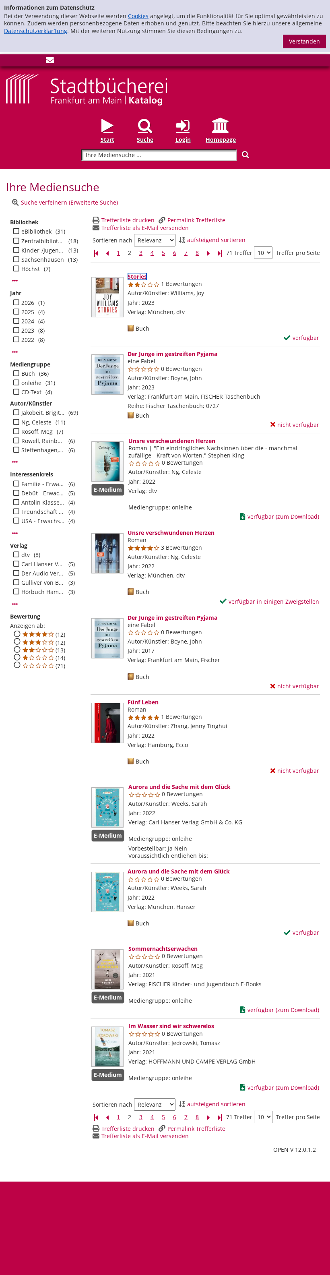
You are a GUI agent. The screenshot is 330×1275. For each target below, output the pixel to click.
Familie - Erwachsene (42, 484)
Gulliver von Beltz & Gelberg (42, 582)
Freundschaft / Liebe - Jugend (42, 511)
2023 (27, 330)
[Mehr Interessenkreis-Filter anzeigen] (15, 533)
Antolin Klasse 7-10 (42, 502)
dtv (25, 555)
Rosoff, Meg (37, 431)
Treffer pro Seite (298, 253)
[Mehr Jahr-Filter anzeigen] (15, 352)
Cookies (138, 16)
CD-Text (31, 392)
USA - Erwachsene (42, 521)
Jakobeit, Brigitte (42, 412)
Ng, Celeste (36, 422)
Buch (28, 373)
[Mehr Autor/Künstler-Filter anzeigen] (15, 462)
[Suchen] (245, 155)
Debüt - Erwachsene (42, 493)
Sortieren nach (112, 240)
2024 (27, 321)
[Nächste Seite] (208, 253)
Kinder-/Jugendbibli (42, 250)
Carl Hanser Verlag (42, 564)
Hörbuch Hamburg (42, 592)
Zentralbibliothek (42, 241)
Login (183, 139)
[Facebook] (10, 61)
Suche (145, 139)
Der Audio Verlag (42, 573)
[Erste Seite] (96, 253)
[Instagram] (23, 61)
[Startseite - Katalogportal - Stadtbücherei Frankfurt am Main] (86, 89)
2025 (27, 312)
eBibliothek (36, 231)
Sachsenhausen (42, 259)
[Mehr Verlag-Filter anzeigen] (15, 604)
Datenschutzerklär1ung (35, 31)
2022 (27, 340)
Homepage (221, 139)
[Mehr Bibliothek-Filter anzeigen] (15, 281)
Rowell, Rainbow (42, 441)
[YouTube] (37, 61)
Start (107, 139)
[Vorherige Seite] (107, 253)
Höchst (30, 269)
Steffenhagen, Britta (42, 450)
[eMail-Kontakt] (50, 61)
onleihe (31, 383)
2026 (27, 302)
